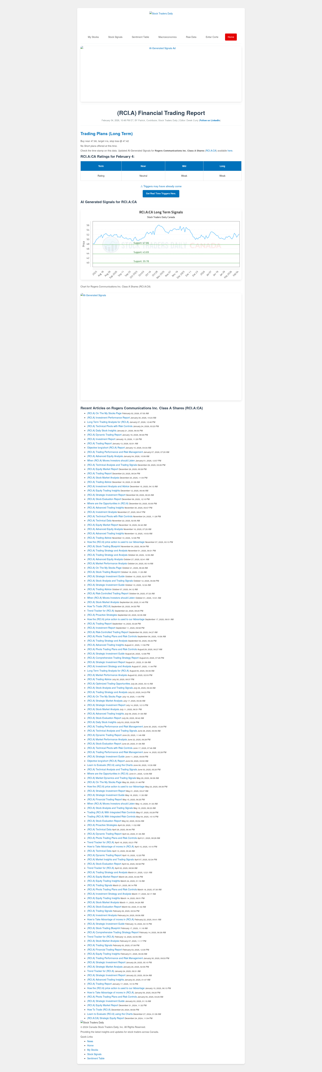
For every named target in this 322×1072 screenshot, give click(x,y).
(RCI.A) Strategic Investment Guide (106, 576)
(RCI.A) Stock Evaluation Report (104, 499)
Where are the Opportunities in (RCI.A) (107, 503)
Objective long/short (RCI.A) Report (106, 447)
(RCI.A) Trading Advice (99, 482)
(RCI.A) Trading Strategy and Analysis (107, 550)
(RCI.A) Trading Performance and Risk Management (115, 452)
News (90, 1041)
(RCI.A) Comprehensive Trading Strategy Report (113, 657)
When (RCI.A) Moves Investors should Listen (111, 460)
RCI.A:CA (211, 150)
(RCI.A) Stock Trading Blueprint (103, 546)
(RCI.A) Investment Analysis (102, 512)
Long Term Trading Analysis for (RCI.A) (108, 422)
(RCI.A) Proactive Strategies (102, 614)
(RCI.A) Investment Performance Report (108, 417)
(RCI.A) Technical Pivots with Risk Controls (109, 426)
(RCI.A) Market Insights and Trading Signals (110, 859)
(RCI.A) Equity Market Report (102, 469)
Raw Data (191, 37)
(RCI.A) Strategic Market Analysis (105, 700)
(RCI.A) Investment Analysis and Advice (108, 486)
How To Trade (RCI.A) (99, 606)
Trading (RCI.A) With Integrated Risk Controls (111, 812)
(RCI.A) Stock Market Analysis (103, 477)
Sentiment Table (140, 37)
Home (231, 37)
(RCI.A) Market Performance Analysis (107, 563)
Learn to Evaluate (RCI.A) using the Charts (110, 765)
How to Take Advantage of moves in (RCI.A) (111, 846)
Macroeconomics (167, 37)
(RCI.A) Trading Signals (99, 885)
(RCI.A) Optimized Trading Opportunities (108, 683)
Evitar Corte (212, 37)
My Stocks (93, 37)
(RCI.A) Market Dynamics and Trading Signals (111, 778)
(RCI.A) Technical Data (99, 520)
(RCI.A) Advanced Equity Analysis (105, 456)
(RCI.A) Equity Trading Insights (103, 490)
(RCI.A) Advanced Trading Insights (105, 507)
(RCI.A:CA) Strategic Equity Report (105, 1018)
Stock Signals (115, 37)
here (230, 150)
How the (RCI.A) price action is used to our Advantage (116, 542)
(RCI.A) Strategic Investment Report (106, 494)
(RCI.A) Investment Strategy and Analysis (109, 666)
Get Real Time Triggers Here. (161, 193)
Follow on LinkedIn (210, 120)
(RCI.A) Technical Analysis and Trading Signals (112, 464)
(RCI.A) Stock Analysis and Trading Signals (110, 580)
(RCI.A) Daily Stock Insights (101, 430)
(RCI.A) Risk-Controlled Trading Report (107, 593)
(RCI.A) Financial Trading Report (104, 799)
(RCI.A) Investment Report (101, 439)
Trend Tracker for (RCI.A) (101, 610)
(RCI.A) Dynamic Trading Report (104, 434)
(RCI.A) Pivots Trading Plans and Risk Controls (112, 636)
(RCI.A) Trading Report (99, 443)
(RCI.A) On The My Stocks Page (104, 413)
